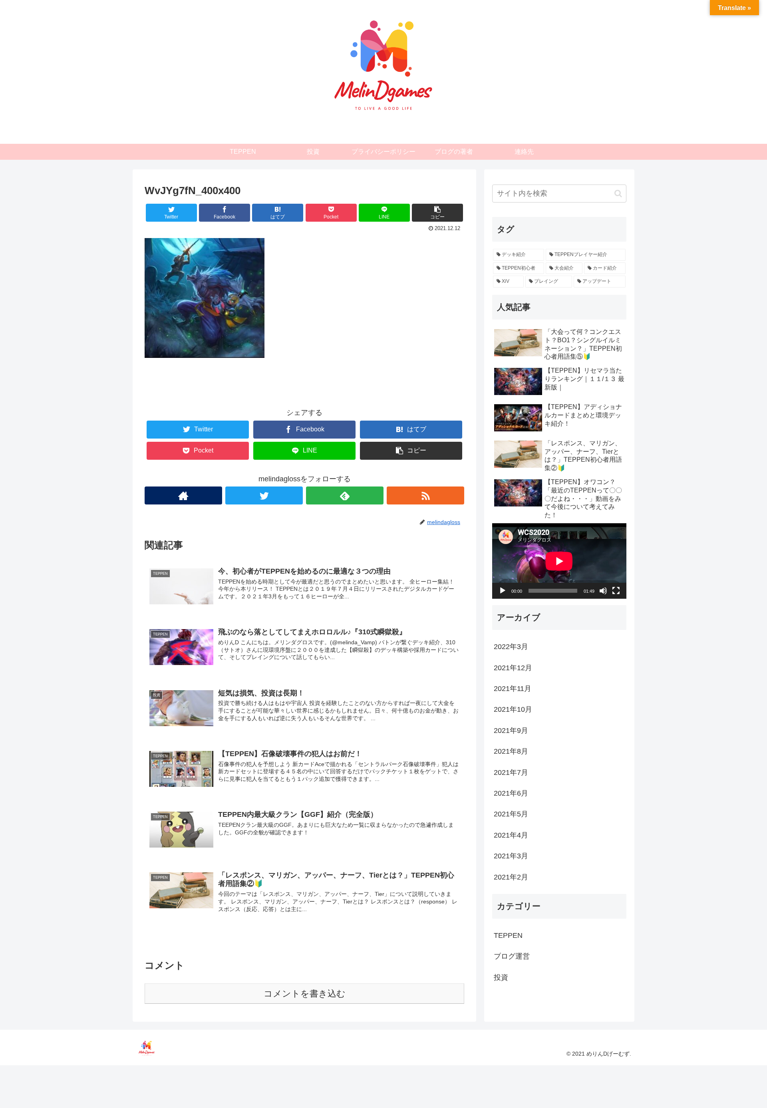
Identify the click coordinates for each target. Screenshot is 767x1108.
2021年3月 (511, 856)
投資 (501, 977)
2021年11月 (512, 689)
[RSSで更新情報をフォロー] (425, 495)
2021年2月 (511, 877)
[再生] (503, 591)
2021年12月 (513, 667)
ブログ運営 (512, 956)
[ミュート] (603, 591)
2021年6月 (511, 793)
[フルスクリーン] (616, 591)
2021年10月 (513, 709)
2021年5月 (511, 814)
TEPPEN (508, 935)
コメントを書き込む (305, 994)
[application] (559, 561)
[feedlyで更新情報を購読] (345, 495)
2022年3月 (511, 647)
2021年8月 (511, 751)
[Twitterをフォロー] (264, 495)
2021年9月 (511, 730)
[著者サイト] (183, 495)
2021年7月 (511, 772)
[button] (618, 193)
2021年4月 (511, 835)
